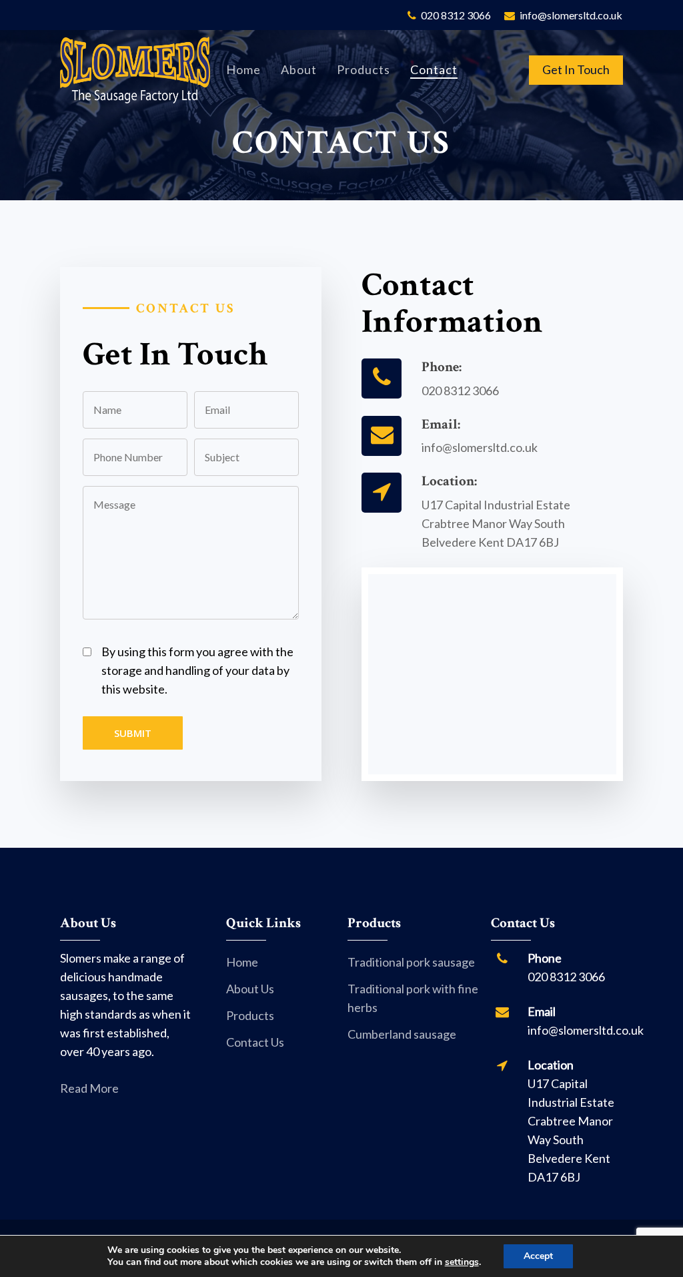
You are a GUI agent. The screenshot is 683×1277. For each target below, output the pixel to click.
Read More (89, 1088)
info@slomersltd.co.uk (480, 447)
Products (250, 1015)
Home (242, 962)
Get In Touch (576, 69)
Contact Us (255, 1042)
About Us (250, 988)
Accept (538, 1256)
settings (462, 1262)
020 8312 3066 (460, 390)
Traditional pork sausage (411, 962)
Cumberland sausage (402, 1034)
